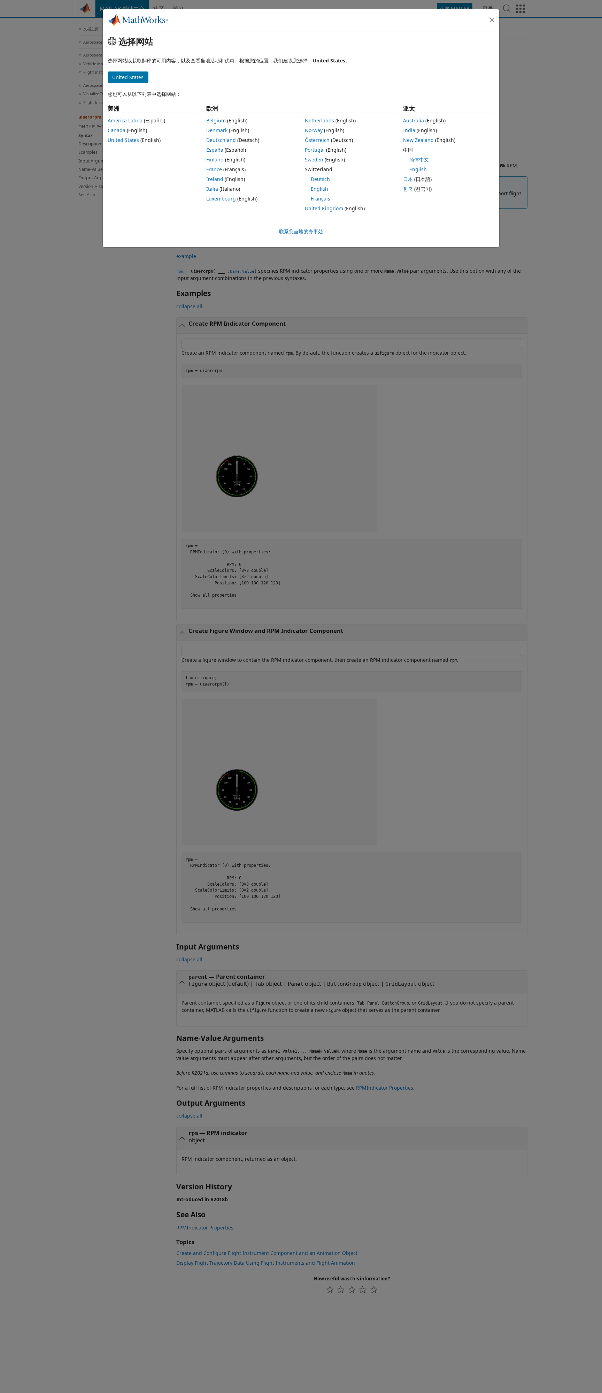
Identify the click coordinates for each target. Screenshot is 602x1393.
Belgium (216, 120)
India (409, 130)
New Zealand (418, 140)
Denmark (216, 130)
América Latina (125, 120)
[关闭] (492, 20)
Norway (314, 130)
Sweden (314, 159)
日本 (408, 179)
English (319, 189)
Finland (215, 159)
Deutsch (320, 179)
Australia (413, 120)
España (214, 149)
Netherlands (319, 120)
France (214, 169)
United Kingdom (324, 208)
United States (123, 140)
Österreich (317, 140)
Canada (116, 130)
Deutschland (221, 140)
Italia (212, 189)
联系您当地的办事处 (301, 231)
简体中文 (419, 159)
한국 (408, 189)
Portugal (315, 149)
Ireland (214, 179)
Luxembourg (221, 198)
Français (320, 198)
